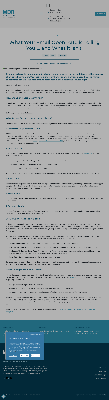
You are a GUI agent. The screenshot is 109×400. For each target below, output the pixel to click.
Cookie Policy (12, 351)
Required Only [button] (24, 355)
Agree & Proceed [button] (35, 355)
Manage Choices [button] (13, 355)
